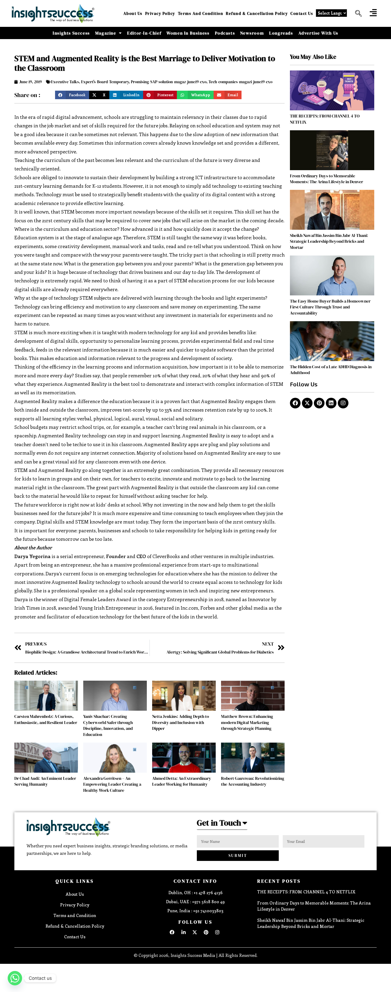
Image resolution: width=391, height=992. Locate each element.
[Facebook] (295, 403)
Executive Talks (65, 82)
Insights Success (71, 33)
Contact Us (301, 13)
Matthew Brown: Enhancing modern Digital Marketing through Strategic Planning (247, 722)
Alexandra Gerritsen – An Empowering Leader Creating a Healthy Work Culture (112, 784)
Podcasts (225, 33)
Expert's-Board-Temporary (105, 82)
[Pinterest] (319, 403)
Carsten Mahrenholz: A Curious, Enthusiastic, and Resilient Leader (45, 719)
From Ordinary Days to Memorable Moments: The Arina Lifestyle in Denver (326, 179)
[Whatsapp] (15, 978)
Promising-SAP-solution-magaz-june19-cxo (168, 82)
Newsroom (252, 33)
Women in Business (188, 33)
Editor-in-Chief (144, 33)
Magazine (105, 33)
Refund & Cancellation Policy (257, 13)
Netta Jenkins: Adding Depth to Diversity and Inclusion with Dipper (180, 722)
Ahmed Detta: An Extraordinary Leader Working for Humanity (181, 781)
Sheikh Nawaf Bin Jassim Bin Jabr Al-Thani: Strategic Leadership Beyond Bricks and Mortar (329, 241)
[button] (356, 13)
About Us (133, 13)
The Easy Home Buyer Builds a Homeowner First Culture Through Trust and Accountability (330, 307)
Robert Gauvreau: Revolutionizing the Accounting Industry (252, 781)
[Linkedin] (331, 403)
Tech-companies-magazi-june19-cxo (240, 82)
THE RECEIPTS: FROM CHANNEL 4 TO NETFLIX (306, 891)
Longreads (281, 33)
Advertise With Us (318, 33)
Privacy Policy (160, 13)
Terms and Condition (200, 13)
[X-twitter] (307, 403)
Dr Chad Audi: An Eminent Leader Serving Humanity (45, 781)
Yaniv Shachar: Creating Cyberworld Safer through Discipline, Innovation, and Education (108, 725)
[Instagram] (343, 403)
